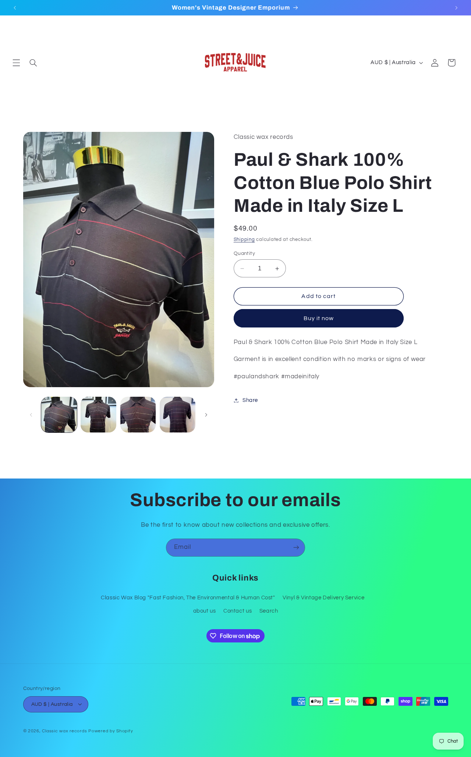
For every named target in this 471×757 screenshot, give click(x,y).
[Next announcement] (456, 7)
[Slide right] (206, 415)
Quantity (244, 253)
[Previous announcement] (15, 7)
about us (204, 611)
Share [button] (250, 400)
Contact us (237, 611)
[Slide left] (31, 415)
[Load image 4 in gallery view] (177, 414)
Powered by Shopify (110, 731)
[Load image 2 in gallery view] (98, 414)
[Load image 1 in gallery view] (59, 414)
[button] (16, 62)
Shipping (244, 239)
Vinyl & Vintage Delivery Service (323, 597)
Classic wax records (64, 731)
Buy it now (319, 318)
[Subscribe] (296, 548)
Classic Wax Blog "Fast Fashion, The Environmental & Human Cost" (188, 597)
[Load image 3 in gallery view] (138, 414)
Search (268, 611)
